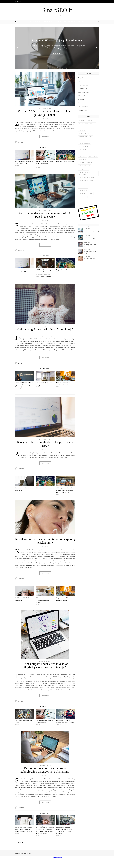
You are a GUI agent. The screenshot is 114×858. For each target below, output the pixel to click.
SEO (91, 136)
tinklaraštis (83, 187)
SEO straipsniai (83, 146)
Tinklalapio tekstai (83, 106)
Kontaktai (18, 1)
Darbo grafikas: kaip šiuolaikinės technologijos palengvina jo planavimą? (45, 769)
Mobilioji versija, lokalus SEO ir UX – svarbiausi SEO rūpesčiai (45, 164)
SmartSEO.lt (57, 10)
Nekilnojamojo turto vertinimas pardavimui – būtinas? (43, 600)
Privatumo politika (57, 857)
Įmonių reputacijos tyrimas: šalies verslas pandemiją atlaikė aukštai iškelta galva (23, 829)
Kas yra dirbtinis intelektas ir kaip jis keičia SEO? (45, 443)
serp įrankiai (93, 156)
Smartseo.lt (21, 142)
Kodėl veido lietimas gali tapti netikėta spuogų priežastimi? (45, 540)
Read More (45, 136)
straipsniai (82, 159)
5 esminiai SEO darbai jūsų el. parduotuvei (57, 40)
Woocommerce (92, 196)
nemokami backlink (85, 127)
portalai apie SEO (84, 133)
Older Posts (20, 842)
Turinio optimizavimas (86, 193)
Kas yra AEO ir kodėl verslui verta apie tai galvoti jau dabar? (45, 113)
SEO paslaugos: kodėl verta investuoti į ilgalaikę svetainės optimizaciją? (45, 665)
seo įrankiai (82, 156)
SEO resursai (81, 96)
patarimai (82, 130)
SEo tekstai (82, 149)
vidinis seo (82, 196)
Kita (45, 326)
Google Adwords (82, 78)
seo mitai (82, 140)
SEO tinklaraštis (35, 22)
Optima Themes (27, 853)
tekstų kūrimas (83, 169)
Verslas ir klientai (45, 765)
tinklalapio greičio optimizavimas (85, 173)
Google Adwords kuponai (87, 123)
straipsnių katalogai (85, 162)
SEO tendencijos (84, 152)
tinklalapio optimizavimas (87, 177)
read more (57, 53)
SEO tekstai (81, 99)
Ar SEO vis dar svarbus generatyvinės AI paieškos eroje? (45, 214)
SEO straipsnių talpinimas (52, 22)
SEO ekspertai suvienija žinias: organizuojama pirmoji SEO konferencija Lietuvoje (65, 490)
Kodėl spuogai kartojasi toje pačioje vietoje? (45, 329)
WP (80, 200)
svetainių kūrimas (84, 165)
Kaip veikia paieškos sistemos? (65, 161)
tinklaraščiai (83, 190)
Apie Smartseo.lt (69, 22)
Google (89, 120)
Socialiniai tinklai (82, 103)
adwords (81, 120)
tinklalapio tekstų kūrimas (87, 183)
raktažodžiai (83, 136)
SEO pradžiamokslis (45, 661)
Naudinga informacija (83, 85)
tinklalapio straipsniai (86, 180)
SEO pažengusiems (45, 108)
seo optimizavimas (84, 143)
